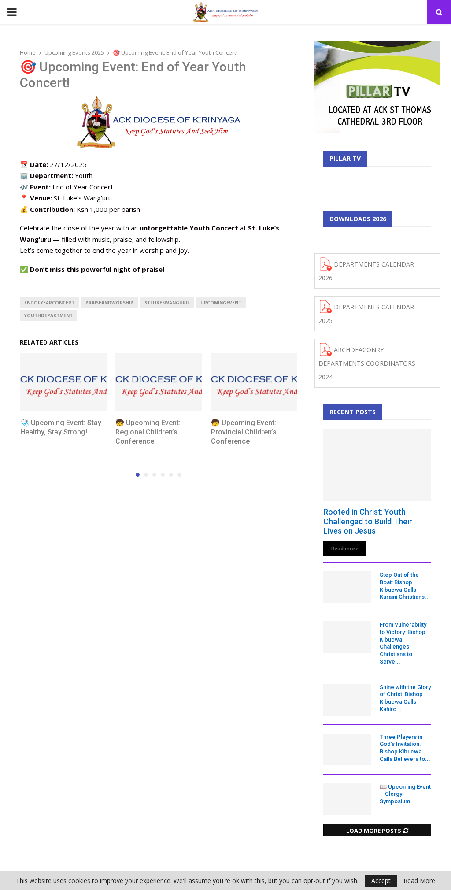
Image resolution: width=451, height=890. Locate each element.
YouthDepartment (48, 315)
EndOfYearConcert (49, 303)
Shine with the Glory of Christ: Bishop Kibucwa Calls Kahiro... (405, 698)
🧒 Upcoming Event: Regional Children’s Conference (148, 432)
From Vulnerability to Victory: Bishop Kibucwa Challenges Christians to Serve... (403, 643)
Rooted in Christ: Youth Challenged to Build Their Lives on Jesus (367, 521)
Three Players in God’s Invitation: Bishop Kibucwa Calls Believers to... (405, 748)
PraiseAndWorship (109, 303)
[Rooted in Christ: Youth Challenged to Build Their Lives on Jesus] (377, 465)
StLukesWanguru (166, 303)
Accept (381, 880)
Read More (419, 881)
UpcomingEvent (220, 303)
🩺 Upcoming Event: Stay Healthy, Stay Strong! (60, 427)
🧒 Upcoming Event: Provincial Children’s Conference (244, 432)
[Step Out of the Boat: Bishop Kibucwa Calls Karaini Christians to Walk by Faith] (347, 587)
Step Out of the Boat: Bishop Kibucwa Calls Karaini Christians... (405, 585)
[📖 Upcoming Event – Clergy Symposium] (347, 799)
